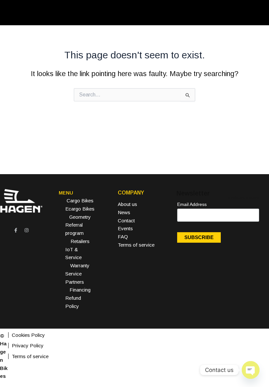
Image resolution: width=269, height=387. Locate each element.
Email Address (194, 204)
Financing (80, 290)
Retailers (80, 241)
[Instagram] (27, 230)
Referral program (74, 229)
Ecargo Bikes (79, 209)
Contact (126, 220)
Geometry (80, 217)
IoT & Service (73, 253)
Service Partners (74, 278)
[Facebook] (16, 230)
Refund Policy (73, 302)
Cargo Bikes (80, 200)
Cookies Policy (28, 335)
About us (127, 204)
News (124, 212)
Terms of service (136, 245)
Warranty (80, 265)
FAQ (123, 236)
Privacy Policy (28, 345)
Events (125, 228)
